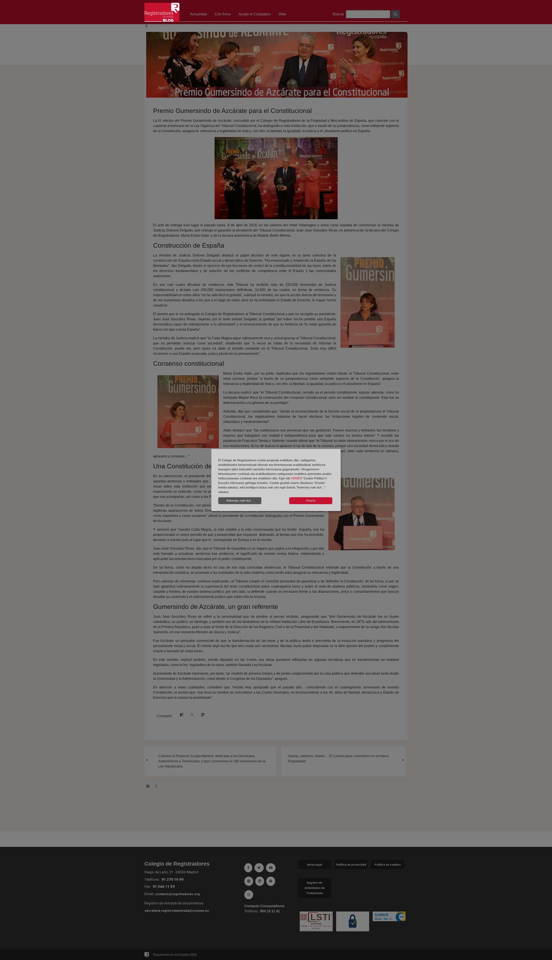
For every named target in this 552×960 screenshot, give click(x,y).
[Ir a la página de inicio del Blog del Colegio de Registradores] (161, 12)
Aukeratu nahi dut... (239, 500)
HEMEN (296, 478)
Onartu (310, 500)
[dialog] (276, 480)
